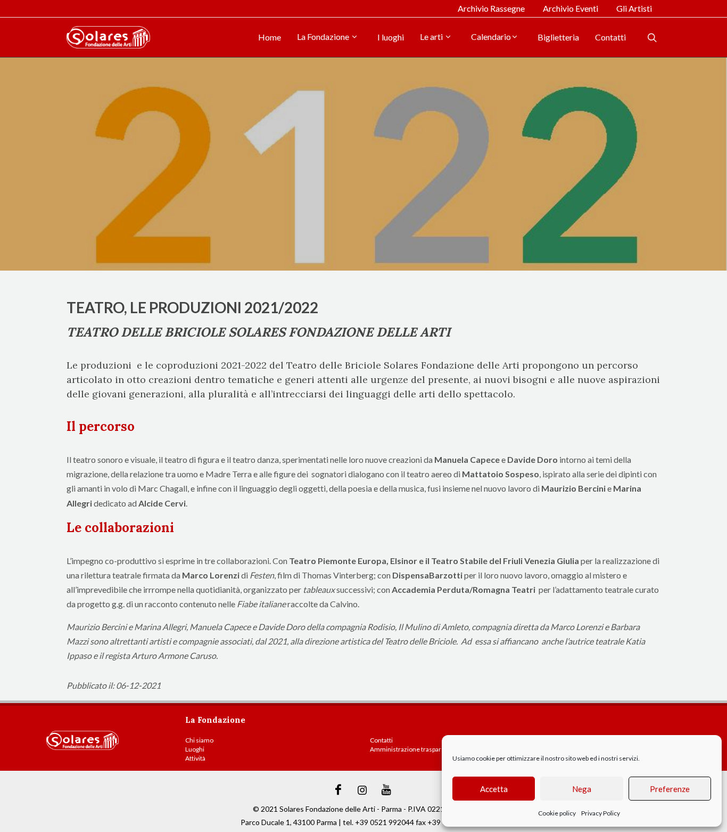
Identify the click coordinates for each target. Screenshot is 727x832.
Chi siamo (199, 740)
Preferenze (670, 789)
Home (269, 37)
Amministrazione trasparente (412, 749)
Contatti (610, 37)
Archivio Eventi (570, 8)
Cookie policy (557, 813)
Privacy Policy (600, 813)
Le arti (432, 36)
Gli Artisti (634, 8)
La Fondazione (324, 36)
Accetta (494, 789)
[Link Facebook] (338, 790)
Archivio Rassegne (491, 8)
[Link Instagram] (362, 790)
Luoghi (194, 749)
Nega (581, 789)
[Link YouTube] (386, 790)
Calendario (491, 36)
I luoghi (390, 37)
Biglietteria (558, 37)
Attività (195, 758)
